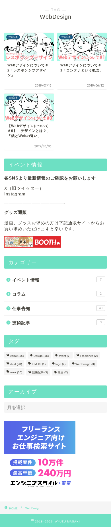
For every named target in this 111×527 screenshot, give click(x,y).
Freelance (89, 355)
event (64, 355)
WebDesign (85, 364)
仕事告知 (57, 308)
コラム (57, 294)
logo (60, 364)
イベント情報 (57, 279)
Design (41, 355)
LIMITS (39, 364)
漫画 (63, 372)
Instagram (15, 193)
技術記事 (57, 322)
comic (17, 355)
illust (16, 364)
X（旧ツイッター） (24, 188)
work (16, 372)
